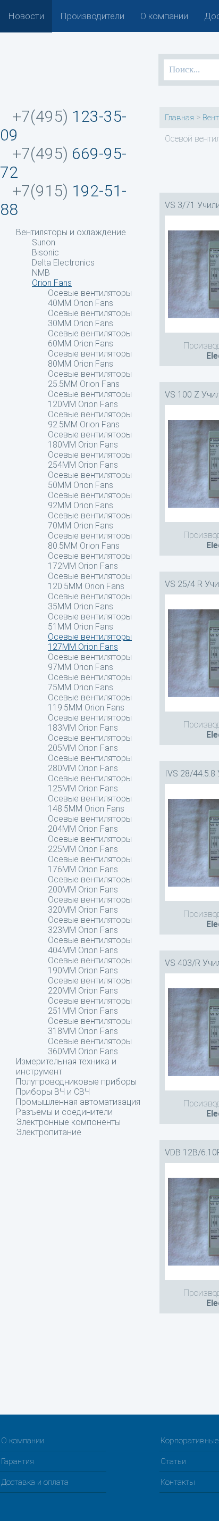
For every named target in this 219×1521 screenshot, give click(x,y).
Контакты (178, 1482)
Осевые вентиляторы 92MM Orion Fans (90, 500)
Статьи (173, 1461)
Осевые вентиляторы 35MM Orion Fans (90, 601)
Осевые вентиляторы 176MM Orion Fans (90, 864)
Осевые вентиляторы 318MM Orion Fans (90, 1026)
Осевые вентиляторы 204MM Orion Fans (90, 824)
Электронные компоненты (68, 1122)
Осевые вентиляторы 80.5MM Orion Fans (90, 541)
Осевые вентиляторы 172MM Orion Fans (90, 561)
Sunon (43, 242)
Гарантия (17, 1461)
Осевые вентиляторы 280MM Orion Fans (90, 763)
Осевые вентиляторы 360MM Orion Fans (90, 1046)
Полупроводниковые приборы (76, 1082)
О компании (164, 16)
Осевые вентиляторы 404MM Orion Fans (90, 945)
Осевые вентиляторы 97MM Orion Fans (90, 662)
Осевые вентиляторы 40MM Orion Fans (90, 298)
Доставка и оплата (35, 1482)
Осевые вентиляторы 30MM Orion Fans (90, 318)
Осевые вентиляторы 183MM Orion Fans (90, 723)
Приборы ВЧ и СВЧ (53, 1092)
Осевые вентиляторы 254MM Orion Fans (90, 460)
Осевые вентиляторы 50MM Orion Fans (90, 480)
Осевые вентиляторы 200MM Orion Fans (90, 884)
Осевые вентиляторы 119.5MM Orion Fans (90, 702)
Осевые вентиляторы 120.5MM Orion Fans (90, 581)
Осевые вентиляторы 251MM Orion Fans (90, 1006)
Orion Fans (52, 283)
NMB (41, 273)
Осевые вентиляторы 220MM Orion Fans (90, 986)
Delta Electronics (63, 263)
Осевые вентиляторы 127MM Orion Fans (90, 642)
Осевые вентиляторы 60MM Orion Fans (90, 338)
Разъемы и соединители (64, 1112)
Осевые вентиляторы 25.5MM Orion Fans (90, 379)
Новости (26, 16)
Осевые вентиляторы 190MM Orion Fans (90, 965)
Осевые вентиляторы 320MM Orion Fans (90, 905)
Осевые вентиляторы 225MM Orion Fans (90, 844)
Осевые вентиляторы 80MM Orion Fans (90, 359)
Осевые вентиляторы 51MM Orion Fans (90, 621)
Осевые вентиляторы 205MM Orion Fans (90, 743)
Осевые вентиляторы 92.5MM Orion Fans (90, 419)
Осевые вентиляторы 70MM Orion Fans (90, 520)
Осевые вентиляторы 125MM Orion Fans (90, 783)
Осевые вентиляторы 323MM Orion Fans (90, 925)
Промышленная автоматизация (78, 1102)
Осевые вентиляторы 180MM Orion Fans (90, 439)
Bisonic (45, 252)
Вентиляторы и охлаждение (71, 232)
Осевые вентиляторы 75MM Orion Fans (90, 682)
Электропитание (48, 1132)
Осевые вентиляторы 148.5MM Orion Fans (90, 803)
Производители (92, 16)
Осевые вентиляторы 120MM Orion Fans (90, 399)
